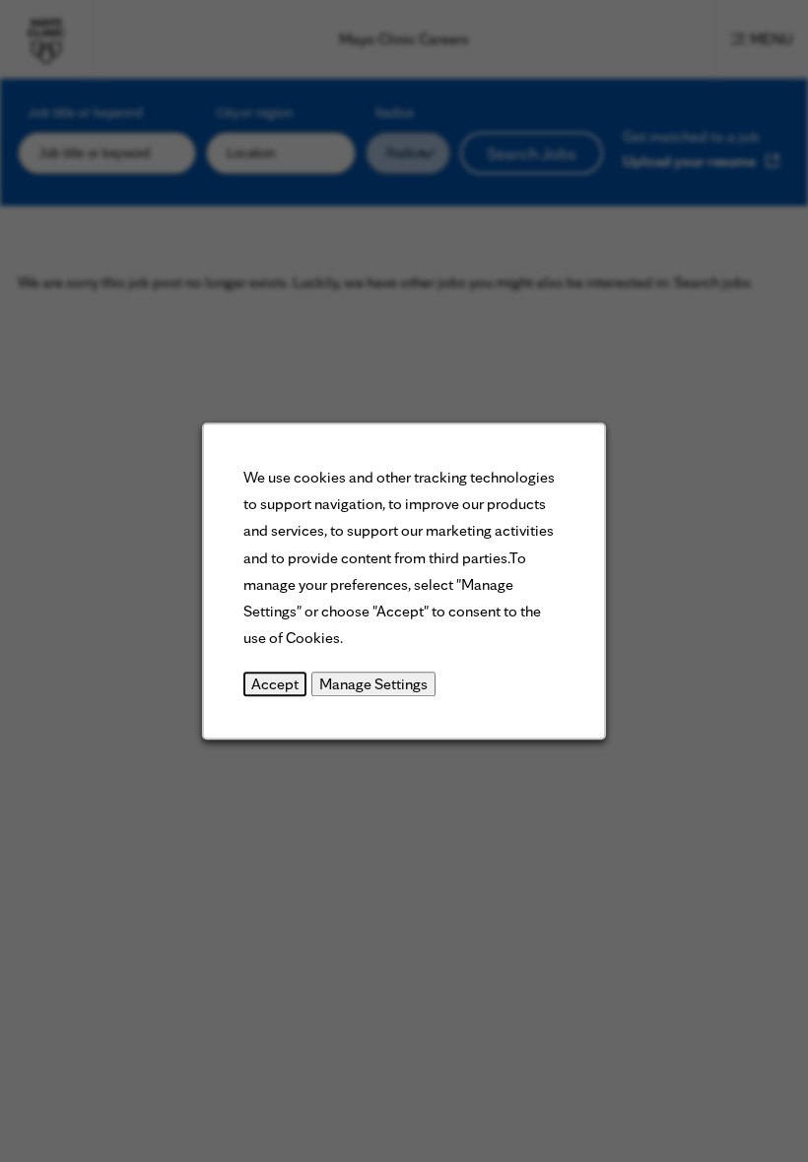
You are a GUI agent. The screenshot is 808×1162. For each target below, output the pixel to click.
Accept (275, 685)
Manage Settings (373, 685)
